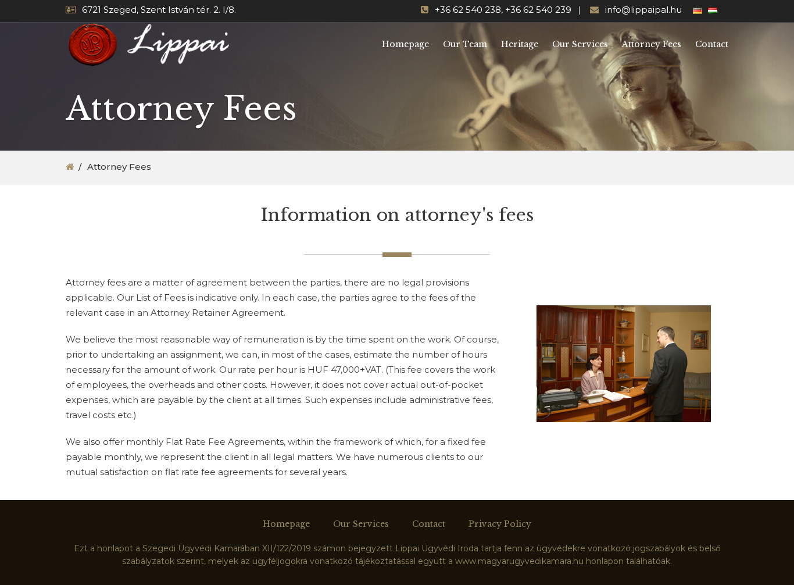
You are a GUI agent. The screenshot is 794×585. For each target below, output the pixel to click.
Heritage (519, 44)
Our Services (580, 44)
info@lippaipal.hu (643, 9)
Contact (711, 44)
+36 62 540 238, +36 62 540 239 (503, 9)
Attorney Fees (651, 44)
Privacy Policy (499, 524)
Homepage (405, 44)
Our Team (465, 44)
